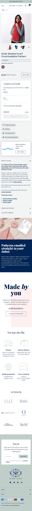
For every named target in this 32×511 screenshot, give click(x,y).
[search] (16, 10)
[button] (9, 47)
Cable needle (7, 202)
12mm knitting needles (10, 198)
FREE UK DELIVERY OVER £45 (16, 1)
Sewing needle (7, 200)
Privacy (7, 505)
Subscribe (23, 456)
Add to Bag (20, 152)
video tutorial (17, 182)
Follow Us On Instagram (16, 313)
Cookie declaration (14, 505)
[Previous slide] (1, 1)
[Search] (3, 10)
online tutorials (6, 192)
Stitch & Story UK (16, 5)
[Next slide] (30, 1)
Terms (3, 505)
